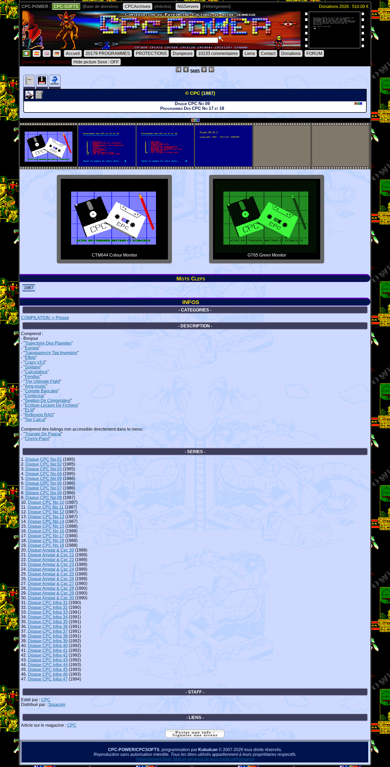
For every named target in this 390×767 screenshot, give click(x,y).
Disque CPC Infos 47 (48, 679)
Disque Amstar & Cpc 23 (51, 564)
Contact (268, 53)
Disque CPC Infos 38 (48, 636)
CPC (45, 699)
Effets (30, 357)
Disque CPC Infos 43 (48, 660)
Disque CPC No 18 (46, 540)
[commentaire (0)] (54, 82)
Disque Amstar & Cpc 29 (51, 593)
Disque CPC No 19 (46, 545)
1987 (28, 287)
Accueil (73, 53)
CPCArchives (137, 6)
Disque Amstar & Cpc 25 (51, 574)
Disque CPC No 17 (46, 536)
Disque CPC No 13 (46, 516)
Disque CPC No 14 (46, 521)
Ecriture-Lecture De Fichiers (51, 405)
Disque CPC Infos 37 (48, 631)
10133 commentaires (218, 53)
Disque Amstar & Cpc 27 (51, 583)
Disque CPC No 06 (43, 483)
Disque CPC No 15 (46, 526)
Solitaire (33, 367)
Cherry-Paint (37, 438)
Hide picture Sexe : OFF (96, 62)
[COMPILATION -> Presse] (30, 97)
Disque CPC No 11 (46, 507)
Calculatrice (36, 372)
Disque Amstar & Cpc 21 (51, 555)
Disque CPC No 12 (46, 512)
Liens (250, 53)
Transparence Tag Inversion (51, 352)
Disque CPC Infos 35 (48, 621)
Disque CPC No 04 (43, 473)
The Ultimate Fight (42, 381)
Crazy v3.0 (35, 362)
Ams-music (35, 386)
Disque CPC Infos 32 (48, 607)
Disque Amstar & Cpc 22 (51, 559)
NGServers (187, 6)
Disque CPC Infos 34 (48, 617)
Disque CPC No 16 (46, 531)
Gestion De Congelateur (48, 400)
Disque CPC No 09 (43, 497)
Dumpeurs (182, 53)
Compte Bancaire (41, 391)
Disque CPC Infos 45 (48, 669)
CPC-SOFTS (66, 6)
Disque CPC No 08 (43, 493)
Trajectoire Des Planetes (48, 343)
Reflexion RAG (39, 415)
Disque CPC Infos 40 (48, 645)
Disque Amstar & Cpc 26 (51, 579)
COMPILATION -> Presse (45, 317)
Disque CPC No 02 (43, 464)
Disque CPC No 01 (43, 459)
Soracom (56, 704)
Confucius (34, 395)
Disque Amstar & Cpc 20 (51, 550)
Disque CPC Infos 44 (48, 664)
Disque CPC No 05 (43, 478)
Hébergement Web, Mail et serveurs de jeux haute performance (195, 759)
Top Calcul (35, 419)
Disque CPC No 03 (43, 469)
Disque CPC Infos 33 (48, 612)
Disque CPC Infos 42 (48, 655)
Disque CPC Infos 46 (48, 674)
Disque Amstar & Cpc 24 (51, 569)
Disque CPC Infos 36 (48, 626)
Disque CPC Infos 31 (48, 602)
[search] (220, 38)
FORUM (314, 53)
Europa (32, 348)
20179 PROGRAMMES (108, 53)
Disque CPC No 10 (46, 502)
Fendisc (32, 376)
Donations (291, 53)
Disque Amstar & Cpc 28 (51, 588)
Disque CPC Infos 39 (48, 641)
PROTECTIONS (151, 53)
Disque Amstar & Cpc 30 (51, 598)
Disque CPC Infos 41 (48, 650)
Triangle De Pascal (43, 434)
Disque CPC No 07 (43, 488)
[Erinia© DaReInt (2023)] (334, 46)
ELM (29, 410)
